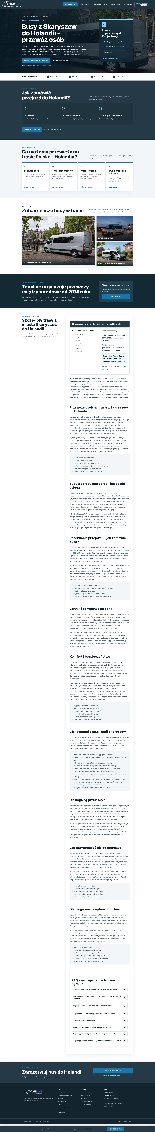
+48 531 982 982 (116, 297)
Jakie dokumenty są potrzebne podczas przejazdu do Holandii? (93, 1006)
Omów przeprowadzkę (86, 187)
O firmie (60, 1104)
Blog (123, 4)
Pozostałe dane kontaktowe (53, 129)
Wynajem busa (115, 4)
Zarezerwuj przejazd (70, 4)
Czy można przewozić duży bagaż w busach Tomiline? (94, 1014)
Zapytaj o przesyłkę (57, 187)
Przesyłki (60, 1098)
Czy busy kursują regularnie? (84, 1020)
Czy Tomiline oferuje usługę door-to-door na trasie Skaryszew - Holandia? (97, 997)
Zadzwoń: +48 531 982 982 (32, 129)
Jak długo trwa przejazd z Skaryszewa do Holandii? (92, 1027)
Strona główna (25, 16)
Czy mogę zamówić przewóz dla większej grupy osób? (94, 1034)
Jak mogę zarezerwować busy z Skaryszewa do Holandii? (95, 989)
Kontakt (129, 4)
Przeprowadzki (62, 1101)
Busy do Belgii (84, 1098)
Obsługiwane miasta (86, 1101)
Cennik (106, 4)
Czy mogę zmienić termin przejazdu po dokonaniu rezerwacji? (97, 1041)
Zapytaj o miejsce (29, 187)
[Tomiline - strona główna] (13, 4)
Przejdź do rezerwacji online (113, 1075)
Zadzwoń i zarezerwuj (115, 1129)
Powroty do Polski (86, 1104)
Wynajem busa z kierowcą (65, 1095)
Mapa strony (127, 1121)
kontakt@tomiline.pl (109, 1095)
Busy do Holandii (35, 16)
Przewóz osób (62, 1093)
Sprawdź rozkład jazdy (60, 61)
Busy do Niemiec (85, 1095)
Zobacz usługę (113, 187)
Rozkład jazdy (97, 4)
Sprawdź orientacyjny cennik (111, 58)
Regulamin (120, 1121)
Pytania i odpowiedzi (63, 1107)
